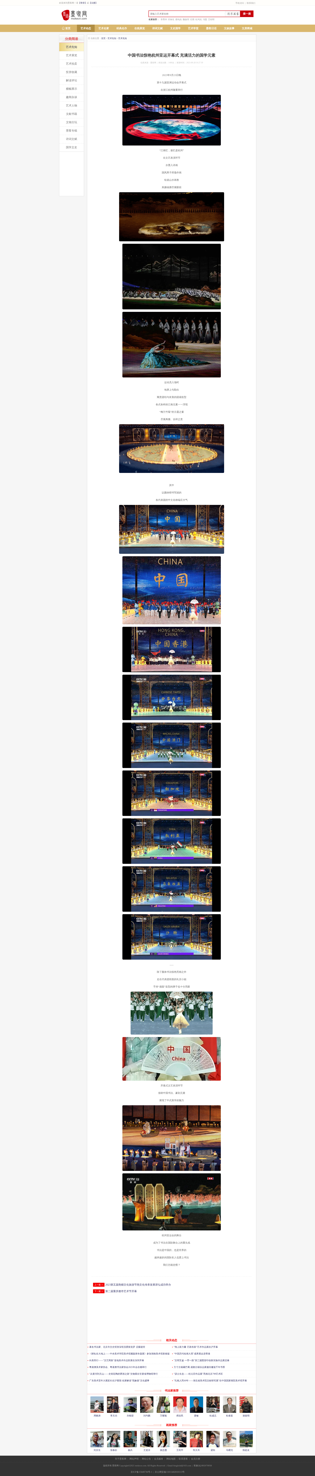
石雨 (192, 19)
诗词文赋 (157, 28)
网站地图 (171, 1459)
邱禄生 (171, 19)
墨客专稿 (71, 130)
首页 (68, 28)
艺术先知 (71, 47)
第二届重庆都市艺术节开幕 (121, 1291)
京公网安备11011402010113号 (170, 1472)
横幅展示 (71, 88)
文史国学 (175, 28)
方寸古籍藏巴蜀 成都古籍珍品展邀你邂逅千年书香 (199, 1367)
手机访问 (239, 3)
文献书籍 (71, 113)
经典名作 (121, 28)
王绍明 (211, 19)
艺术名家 (103, 28)
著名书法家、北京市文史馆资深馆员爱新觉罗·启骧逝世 (117, 1347)
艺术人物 (71, 105)
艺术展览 (71, 55)
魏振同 (186, 19)
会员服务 (158, 1459)
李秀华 (164, 19)
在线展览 (139, 28)
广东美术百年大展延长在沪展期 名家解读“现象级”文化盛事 (119, 1380)
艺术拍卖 (71, 63)
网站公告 (146, 1459)
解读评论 (71, 80)
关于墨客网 (120, 1459)
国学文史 (71, 147)
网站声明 (134, 1459)
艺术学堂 (193, 28)
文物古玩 (71, 122)
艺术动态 (86, 28)
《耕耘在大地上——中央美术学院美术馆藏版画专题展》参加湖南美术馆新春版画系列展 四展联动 (128, 1354)
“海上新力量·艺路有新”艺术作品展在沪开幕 (196, 1347)
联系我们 (251, 3)
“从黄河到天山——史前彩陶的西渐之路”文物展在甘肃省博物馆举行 (123, 1374)
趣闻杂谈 (71, 97)
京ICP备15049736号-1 (141, 1472)
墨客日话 (211, 28)
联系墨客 (183, 1459)
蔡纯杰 (178, 19)
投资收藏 (71, 72)
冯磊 (205, 19)
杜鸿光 (198, 19)
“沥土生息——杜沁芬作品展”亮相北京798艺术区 (198, 1374)
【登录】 (82, 3)
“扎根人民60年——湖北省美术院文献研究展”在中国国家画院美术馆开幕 (210, 1380)
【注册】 (93, 3)
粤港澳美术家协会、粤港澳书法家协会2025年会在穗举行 (118, 1367)
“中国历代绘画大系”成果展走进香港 (192, 1353)
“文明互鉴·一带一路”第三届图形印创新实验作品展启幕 (201, 1360)
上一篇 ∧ (98, 1284)
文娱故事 (229, 28)
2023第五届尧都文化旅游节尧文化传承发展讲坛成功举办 (138, 1284)
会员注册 (195, 1459)
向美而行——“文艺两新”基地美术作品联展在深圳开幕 (116, 1360)
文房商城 (247, 28)
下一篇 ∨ (98, 1291)
